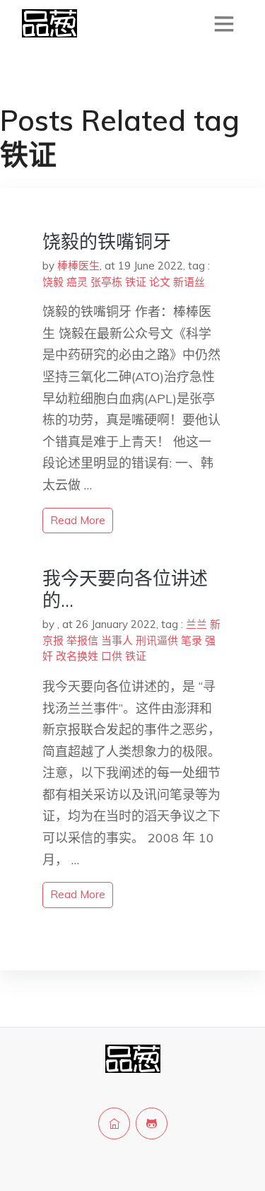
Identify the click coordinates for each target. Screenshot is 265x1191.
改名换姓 (77, 656)
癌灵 (77, 282)
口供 (111, 656)
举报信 (82, 640)
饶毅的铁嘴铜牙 (106, 241)
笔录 (191, 640)
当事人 (117, 640)
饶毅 (53, 282)
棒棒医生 (78, 265)
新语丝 (189, 282)
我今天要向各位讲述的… (125, 589)
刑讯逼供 (157, 640)
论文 (159, 282)
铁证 (135, 282)
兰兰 (196, 624)
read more (77, 520)
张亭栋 (106, 282)
